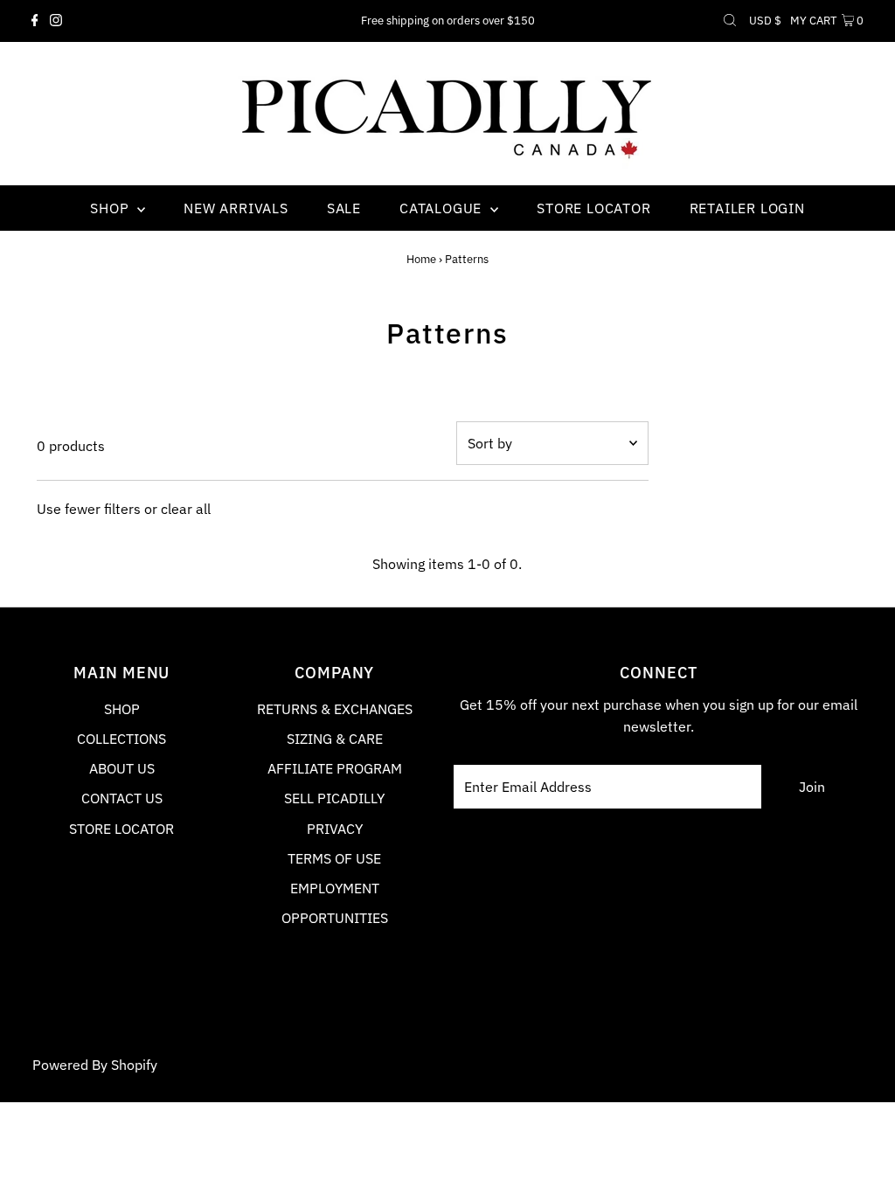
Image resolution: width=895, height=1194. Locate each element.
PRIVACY (335, 828)
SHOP (122, 709)
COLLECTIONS (121, 738)
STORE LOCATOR (121, 828)
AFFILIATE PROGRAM (334, 768)
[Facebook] (35, 21)
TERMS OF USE (334, 858)
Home (421, 259)
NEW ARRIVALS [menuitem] (236, 208)
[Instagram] (55, 21)
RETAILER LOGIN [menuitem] (747, 208)
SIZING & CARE (335, 738)
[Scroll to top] (860, 1159)
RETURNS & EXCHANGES (335, 709)
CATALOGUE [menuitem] (442, 208)
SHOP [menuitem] (111, 208)
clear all (186, 508)
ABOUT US (122, 768)
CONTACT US (122, 798)
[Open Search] (729, 21)
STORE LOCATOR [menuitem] (593, 208)
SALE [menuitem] (344, 208)
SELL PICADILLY (334, 798)
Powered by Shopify (94, 1064)
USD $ (765, 20)
